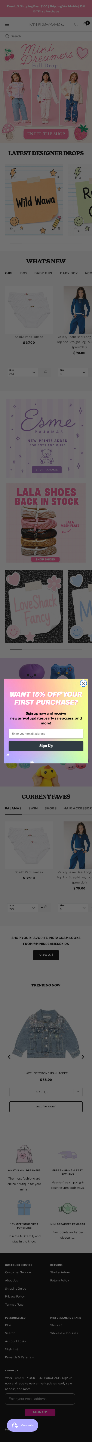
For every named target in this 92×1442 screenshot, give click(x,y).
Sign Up (46, 746)
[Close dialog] (83, 683)
